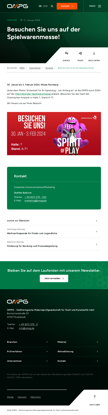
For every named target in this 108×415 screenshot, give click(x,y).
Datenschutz (36, 397)
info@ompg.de (26, 328)
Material (62, 342)
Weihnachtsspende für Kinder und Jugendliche (32, 231)
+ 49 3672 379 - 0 (28, 324)
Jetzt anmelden (52, 278)
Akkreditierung (66, 351)
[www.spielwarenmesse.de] (54, 133)
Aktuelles (49, 68)
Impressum (22, 397)
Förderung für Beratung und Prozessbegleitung (32, 244)
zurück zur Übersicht (18, 220)
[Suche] (52, 6)
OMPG (22, 68)
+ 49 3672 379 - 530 (35, 197)
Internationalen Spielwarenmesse (33, 94)
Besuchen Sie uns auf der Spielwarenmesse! (76, 68)
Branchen (12, 342)
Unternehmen (35, 68)
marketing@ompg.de (35, 200)
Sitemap (10, 397)
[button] (80, 54)
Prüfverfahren (14, 351)
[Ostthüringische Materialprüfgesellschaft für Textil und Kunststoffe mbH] (19, 6)
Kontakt (65, 6)
